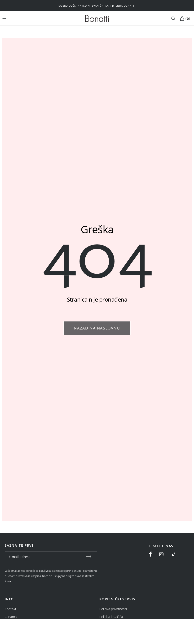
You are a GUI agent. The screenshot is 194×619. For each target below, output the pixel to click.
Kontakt (10, 609)
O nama (11, 617)
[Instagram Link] (161, 554)
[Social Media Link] (173, 554)
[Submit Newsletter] (88, 556)
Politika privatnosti (113, 609)
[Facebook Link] (150, 554)
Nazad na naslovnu (97, 328)
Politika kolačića (111, 617)
